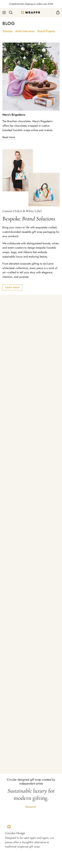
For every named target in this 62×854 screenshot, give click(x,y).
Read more (8, 137)
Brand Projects (46, 31)
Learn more (12, 287)
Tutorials (7, 31)
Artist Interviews (25, 31)
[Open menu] (3, 12)
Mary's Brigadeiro (13, 114)
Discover (31, 807)
